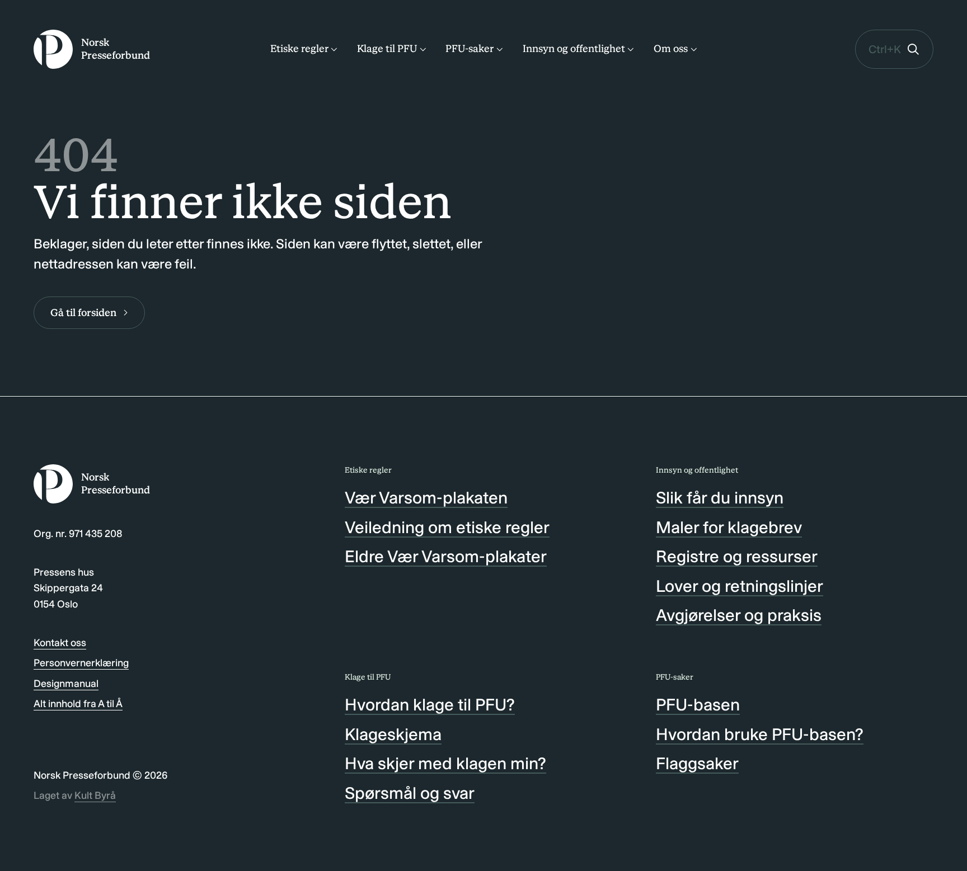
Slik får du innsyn (719, 498)
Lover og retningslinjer (739, 586)
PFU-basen (698, 705)
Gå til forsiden (83, 313)
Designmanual (66, 683)
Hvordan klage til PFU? (430, 705)
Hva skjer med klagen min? (445, 764)
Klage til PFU (387, 49)
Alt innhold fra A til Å (78, 704)
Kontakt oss (60, 643)
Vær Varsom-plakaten (426, 498)
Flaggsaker (697, 764)
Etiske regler (299, 49)
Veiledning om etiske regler (447, 527)
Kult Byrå (95, 795)
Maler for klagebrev (729, 527)
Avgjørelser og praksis (739, 615)
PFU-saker (469, 49)
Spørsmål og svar (410, 793)
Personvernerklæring (81, 663)
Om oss (671, 49)
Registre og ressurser (737, 557)
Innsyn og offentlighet (574, 49)
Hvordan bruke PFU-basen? (759, 734)
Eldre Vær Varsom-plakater (446, 557)
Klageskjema (393, 734)
